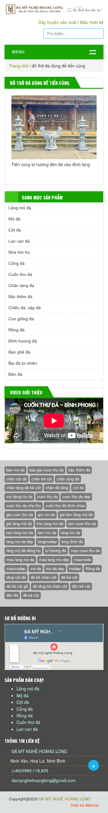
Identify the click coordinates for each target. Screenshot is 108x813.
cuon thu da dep (76, 496)
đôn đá (12, 595)
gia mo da (46, 514)
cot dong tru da (19, 496)
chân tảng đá (68, 479)
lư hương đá (55, 550)
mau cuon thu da (85, 550)
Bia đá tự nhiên (22, 363)
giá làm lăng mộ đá (76, 514)
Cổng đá (16, 263)
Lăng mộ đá (19, 207)
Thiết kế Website (84, 805)
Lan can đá (19, 241)
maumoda (82, 559)
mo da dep (55, 568)
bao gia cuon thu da (46, 470)
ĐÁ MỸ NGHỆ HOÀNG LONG (39, 751)
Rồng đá (16, 329)
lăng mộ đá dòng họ (23, 550)
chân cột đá (16, 479)
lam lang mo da (19, 532)
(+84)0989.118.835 (29, 770)
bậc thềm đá (79, 470)
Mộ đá (14, 219)
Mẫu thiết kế (92, 22)
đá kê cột (69, 577)
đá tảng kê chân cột (50, 586)
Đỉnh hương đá (22, 341)
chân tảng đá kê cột (23, 487)
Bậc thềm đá (20, 296)
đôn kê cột (81, 586)
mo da (35, 568)
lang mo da (70, 532)
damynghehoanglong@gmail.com (44, 780)
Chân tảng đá (21, 285)
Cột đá (14, 230)
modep (75, 568)
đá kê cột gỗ (17, 586)
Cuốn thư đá (20, 274)
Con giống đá (21, 318)
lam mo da (47, 532)
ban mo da (15, 470)
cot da (78, 487)
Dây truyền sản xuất (57, 22)
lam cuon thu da (82, 523)
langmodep (47, 541)
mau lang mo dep (54, 559)
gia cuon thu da (19, 514)
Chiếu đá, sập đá (24, 307)
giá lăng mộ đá (19, 523)
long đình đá (72, 541)
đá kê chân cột (43, 577)
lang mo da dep (19, 541)
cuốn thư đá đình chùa (65, 505)
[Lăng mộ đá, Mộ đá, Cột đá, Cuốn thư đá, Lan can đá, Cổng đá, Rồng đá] (54, 9)
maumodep (16, 568)
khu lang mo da (50, 523)
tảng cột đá (16, 577)
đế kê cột (31, 595)
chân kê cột (42, 479)
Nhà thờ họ (19, 252)
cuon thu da (47, 496)
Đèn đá (15, 374)
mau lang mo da (20, 559)
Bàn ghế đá (19, 352)
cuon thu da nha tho (23, 505)
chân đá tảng (57, 487)
